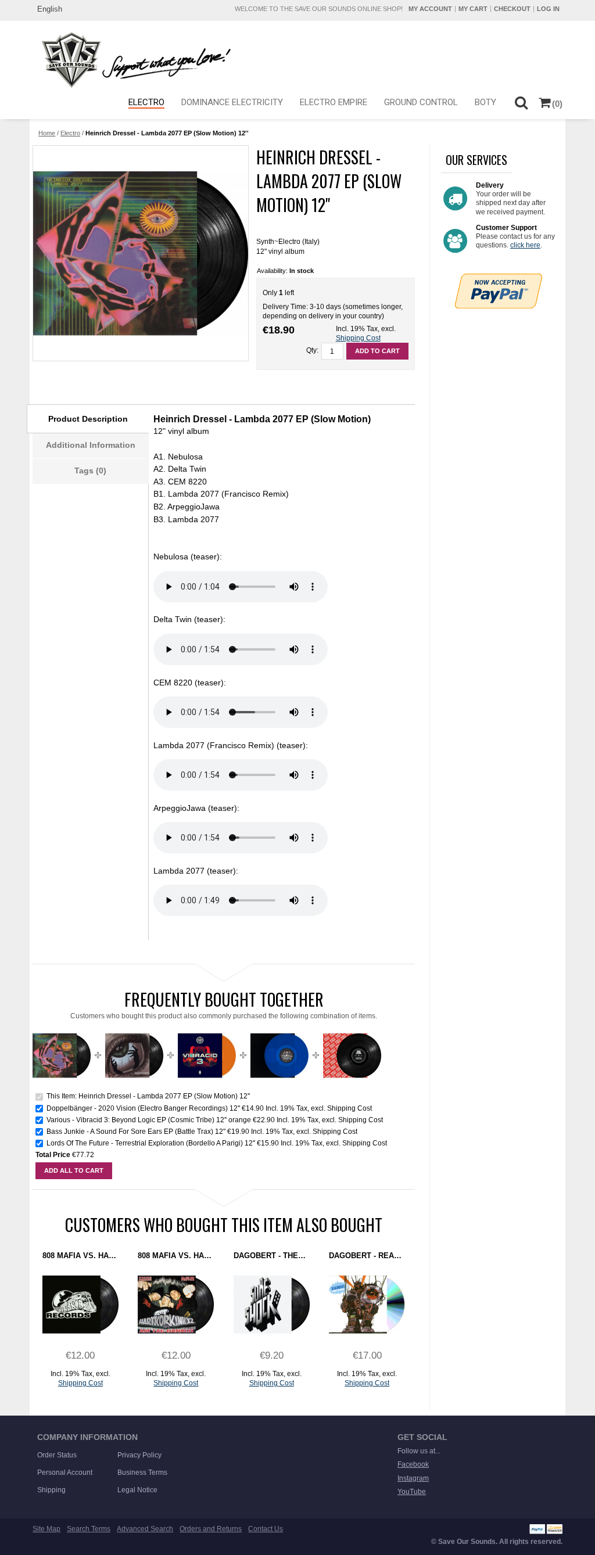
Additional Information (90, 445)
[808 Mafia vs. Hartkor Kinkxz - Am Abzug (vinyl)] (80, 1304)
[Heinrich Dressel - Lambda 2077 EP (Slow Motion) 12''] (140, 253)
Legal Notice (137, 1490)
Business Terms (142, 1472)
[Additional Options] (498, 278)
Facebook (413, 1464)
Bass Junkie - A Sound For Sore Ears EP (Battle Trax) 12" (135, 1131)
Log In (548, 8)
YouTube (411, 1492)
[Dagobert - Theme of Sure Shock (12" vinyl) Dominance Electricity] (272, 1304)
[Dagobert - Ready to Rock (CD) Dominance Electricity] (367, 1304)
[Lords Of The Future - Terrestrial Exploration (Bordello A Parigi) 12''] (352, 1031)
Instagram (413, 1478)
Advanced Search (145, 1529)
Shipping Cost (358, 338)
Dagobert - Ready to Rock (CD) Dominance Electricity (367, 1255)
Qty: (312, 350)
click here (525, 245)
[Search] (521, 102)
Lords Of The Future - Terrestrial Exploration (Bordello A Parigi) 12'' (150, 1143)
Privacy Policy (139, 1455)
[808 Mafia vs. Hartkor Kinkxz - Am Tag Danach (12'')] (176, 1304)
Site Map (46, 1529)
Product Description (88, 418)
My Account (430, 8)
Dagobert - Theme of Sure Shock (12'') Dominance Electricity (272, 1255)
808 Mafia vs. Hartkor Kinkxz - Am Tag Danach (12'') (176, 1255)
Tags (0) (90, 470)
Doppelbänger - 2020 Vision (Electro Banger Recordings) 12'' (143, 1108)
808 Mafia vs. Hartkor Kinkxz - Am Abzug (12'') (80, 1255)
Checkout (512, 8)
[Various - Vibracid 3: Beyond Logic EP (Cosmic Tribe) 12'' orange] (207, 1031)
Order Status (57, 1455)
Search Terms (88, 1529)
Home (46, 133)
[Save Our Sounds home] (133, 60)
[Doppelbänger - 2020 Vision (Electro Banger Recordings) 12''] (134, 1031)
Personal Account (64, 1472)
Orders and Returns (211, 1529)
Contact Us (265, 1529)
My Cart (473, 8)
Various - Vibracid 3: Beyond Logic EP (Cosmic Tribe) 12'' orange (148, 1120)
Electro (70, 133)
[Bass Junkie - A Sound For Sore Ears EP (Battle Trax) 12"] (279, 1031)
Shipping (51, 1490)
